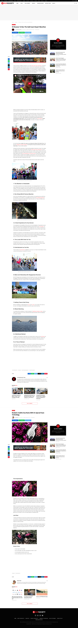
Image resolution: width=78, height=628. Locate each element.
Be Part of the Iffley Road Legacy (41, 596)
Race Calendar (27, 3)
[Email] (9, 65)
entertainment (22, 249)
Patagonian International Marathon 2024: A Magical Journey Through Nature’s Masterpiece (40, 397)
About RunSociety (20, 618)
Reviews (42, 0)
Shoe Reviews (18, 573)
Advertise (27, 618)
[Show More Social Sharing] (32, 32)
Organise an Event (40, 3)
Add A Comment (29, 403)
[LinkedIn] (9, 67)
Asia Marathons (14, 370)
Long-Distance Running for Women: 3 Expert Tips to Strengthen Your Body (16, 396)
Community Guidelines (43, 618)
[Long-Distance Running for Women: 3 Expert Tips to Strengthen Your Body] (17, 391)
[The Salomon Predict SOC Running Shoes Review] (29, 592)
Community (5, 0)
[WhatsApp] (9, 61)
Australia (19, 370)
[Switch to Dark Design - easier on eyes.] (74, 3)
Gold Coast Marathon (25, 370)
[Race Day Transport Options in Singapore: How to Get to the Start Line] (52, 71)
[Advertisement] (39, 12)
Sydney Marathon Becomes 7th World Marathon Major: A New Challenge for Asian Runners (29, 396)
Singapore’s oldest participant (22, 144)
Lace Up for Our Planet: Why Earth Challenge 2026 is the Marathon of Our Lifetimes (61, 65)
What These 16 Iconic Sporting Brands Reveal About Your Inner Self (17, 597)
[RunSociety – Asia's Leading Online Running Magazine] (7, 3)
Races (39, 0)
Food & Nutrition (10, 0)
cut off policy (41, 226)
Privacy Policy (60, 618)
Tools (21, 3)
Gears (15, 0)
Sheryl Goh (16, 417)
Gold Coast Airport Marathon (36, 65)
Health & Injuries (19, 0)
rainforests (43, 336)
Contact (53, 3)
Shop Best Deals (48, 3)
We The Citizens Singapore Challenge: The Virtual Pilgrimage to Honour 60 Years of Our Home (61, 59)
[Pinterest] (9, 69)
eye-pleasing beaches (40, 197)
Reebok (13, 573)
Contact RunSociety (34, 618)
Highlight (24, 0)
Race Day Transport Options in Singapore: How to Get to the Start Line (60, 71)
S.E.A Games (40, 118)
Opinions (36, 0)
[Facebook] (9, 59)
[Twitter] (9, 63)
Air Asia (33, 304)
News (2, 0)
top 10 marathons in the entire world (28, 153)
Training (46, 0)
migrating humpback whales (38, 311)
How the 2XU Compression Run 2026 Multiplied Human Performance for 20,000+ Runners (61, 53)
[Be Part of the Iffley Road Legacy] (41, 592)
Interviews (31, 0)
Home (17, 3)
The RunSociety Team (18, 29)
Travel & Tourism (31, 370)
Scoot (29, 304)
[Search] (76, 3)
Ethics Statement (52, 618)
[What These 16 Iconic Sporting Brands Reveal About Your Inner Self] (17, 592)
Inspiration (27, 0)
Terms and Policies (39, 619)
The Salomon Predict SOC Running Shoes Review (28, 597)
